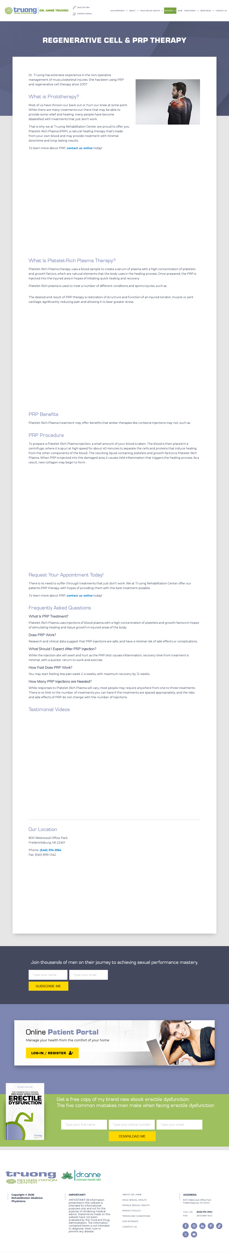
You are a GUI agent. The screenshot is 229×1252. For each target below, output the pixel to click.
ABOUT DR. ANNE (132, 1194)
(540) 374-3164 (50, 850)
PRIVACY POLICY (131, 1210)
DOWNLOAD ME (132, 1136)
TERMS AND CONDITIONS (136, 1216)
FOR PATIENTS (130, 1221)
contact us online (80, 148)
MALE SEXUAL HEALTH (134, 1199)
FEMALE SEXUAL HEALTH (136, 1205)
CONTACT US (129, 1226)
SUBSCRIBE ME (48, 986)
